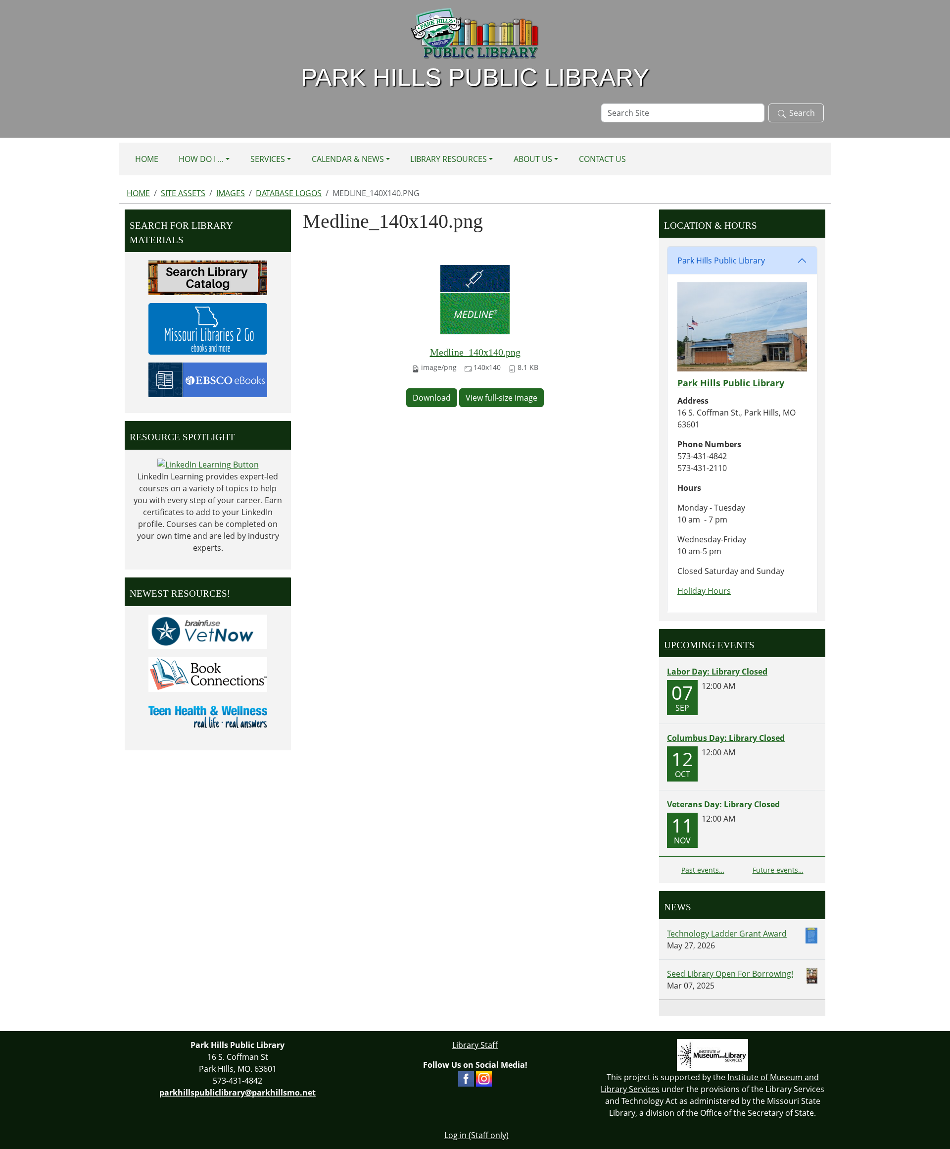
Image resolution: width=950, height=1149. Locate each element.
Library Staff (475, 1045)
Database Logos (289, 193)
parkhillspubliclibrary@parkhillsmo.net (237, 1092)
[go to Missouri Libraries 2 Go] (207, 327)
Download (432, 397)
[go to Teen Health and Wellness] (207, 716)
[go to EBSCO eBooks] (207, 378)
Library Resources (448, 159)
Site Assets (183, 193)
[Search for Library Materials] (207, 276)
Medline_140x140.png (475, 352)
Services (267, 159)
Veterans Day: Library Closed (723, 804)
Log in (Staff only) (476, 1135)
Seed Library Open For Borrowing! (730, 973)
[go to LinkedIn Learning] (208, 464)
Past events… (702, 870)
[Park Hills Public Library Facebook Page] (466, 1078)
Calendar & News (348, 159)
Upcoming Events (709, 645)
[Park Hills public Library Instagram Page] (484, 1078)
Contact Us (602, 159)
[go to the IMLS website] (712, 1055)
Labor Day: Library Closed (717, 671)
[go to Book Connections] (207, 673)
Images (230, 193)
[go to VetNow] (207, 631)
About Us (533, 159)
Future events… (778, 870)
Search (802, 112)
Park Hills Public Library (721, 260)
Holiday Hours (704, 590)
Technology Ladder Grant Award (727, 933)
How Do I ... (201, 159)
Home (146, 159)
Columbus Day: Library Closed (726, 737)
